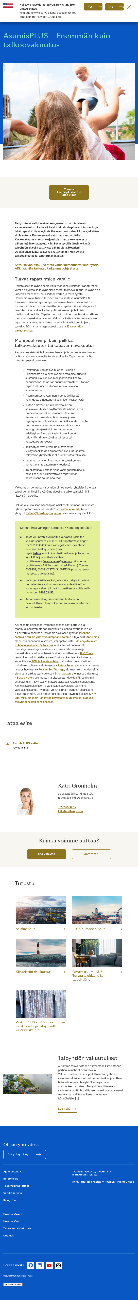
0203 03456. (46, 592)
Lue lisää (64, 1108)
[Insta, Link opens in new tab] (58, 1265)
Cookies (8, 1235)
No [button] (111, 6)
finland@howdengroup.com (43, 513)
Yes (90, 6)
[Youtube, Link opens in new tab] (49, 1265)
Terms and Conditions (17, 1228)
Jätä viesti (91, 854)
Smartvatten (63, 673)
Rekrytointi (10, 1200)
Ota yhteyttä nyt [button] (18, 1154)
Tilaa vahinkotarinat (16, 1185)
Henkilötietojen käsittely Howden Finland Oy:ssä (103, 1181)
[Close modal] (129, 7)
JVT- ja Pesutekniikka (44, 661)
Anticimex (92, 637)
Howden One (11, 1221)
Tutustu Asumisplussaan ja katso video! (69, 192)
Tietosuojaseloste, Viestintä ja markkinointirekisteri (91, 1173)
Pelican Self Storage (51, 669)
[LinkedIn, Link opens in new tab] (40, 1265)
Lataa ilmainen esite (68, 509)
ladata (37, 553)
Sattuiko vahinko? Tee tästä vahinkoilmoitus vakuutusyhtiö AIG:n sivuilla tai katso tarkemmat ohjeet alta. (57, 266)
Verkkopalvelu (12, 1193)
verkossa (66, 537)
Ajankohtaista (12, 1171)
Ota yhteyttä (46, 854)
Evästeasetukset (13, 1284)
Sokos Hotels (25, 677)
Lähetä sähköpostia (70, 811)
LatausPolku (66, 665)
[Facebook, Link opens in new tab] (30, 1265)
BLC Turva (86, 653)
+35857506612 (67, 807)
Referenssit (10, 1178)
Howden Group (12, 1214)
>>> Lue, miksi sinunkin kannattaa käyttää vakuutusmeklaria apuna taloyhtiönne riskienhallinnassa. (55, 698)
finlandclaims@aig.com (57, 561)
